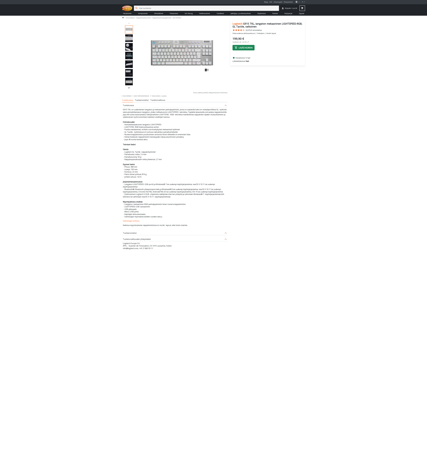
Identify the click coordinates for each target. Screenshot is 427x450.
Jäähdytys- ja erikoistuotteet (241, 13)
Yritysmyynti (277, 2)
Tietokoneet (127, 13)
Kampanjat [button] (288, 13)
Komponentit (143, 13)
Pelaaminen (174, 13)
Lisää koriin (244, 47)
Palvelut (275, 13)
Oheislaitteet (158, 13)
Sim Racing (189, 13)
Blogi (266, 2)
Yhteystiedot (288, 2)
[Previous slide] (129, 23)
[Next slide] (129, 87)
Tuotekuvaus (127, 100)
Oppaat (301, 13)
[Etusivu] (127, 8)
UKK (270, 2)
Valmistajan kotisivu (131, 221)
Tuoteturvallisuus (157, 100)
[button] (297, 2)
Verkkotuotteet (204, 13)
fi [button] (303, 2)
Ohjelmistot (261, 13)
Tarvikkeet (220, 13)
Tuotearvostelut (142, 100)
